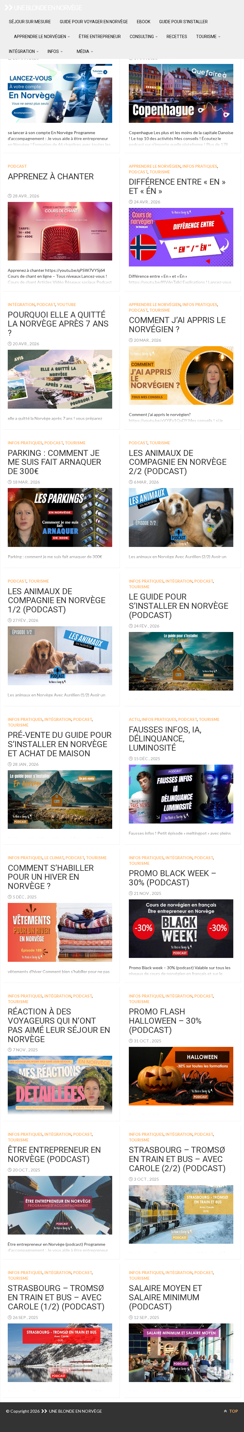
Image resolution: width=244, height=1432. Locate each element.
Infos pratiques (199, 166)
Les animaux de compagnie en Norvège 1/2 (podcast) (56, 600)
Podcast (17, 166)
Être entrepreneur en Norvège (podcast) (54, 1154)
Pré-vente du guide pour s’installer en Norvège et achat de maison (60, 744)
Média (83, 51)
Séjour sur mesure (30, 21)
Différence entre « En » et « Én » (177, 186)
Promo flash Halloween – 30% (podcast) (165, 1021)
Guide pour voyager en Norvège (94, 21)
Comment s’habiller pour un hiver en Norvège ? (51, 877)
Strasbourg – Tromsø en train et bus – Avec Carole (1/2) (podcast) (56, 1297)
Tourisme (207, 36)
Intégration (22, 51)
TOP (233, 1411)
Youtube (66, 304)
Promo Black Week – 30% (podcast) (172, 877)
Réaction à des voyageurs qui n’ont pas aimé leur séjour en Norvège (59, 1025)
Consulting (142, 36)
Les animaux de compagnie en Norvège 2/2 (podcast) (177, 462)
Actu (134, 719)
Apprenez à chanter (51, 176)
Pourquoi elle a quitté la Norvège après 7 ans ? (58, 324)
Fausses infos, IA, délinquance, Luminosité (165, 739)
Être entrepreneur (100, 36)
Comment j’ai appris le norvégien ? (177, 324)
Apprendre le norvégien (40, 36)
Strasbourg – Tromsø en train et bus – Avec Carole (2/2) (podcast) (177, 1159)
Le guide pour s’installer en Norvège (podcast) (178, 606)
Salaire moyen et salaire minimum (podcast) (165, 1297)
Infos (54, 51)
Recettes (177, 36)
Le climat (54, 857)
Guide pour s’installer (183, 21)
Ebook (143, 21)
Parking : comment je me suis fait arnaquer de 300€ (54, 462)
